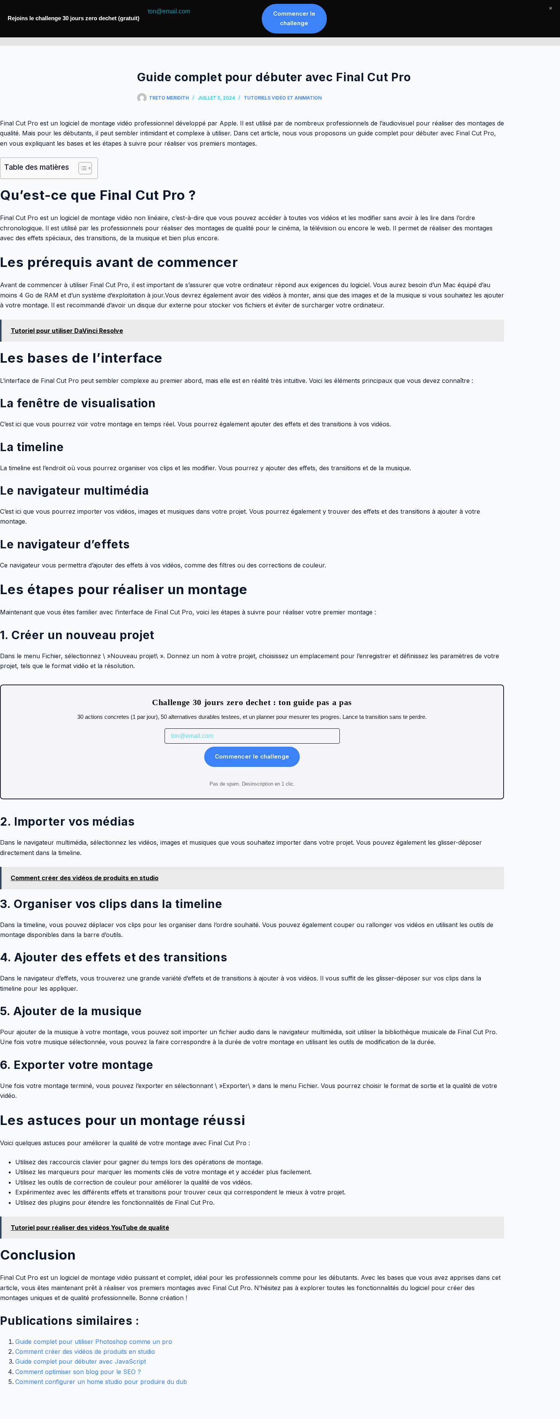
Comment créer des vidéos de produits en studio (85, 1351)
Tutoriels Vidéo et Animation (283, 98)
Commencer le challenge (252, 756)
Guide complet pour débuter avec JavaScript (80, 1361)
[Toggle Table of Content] (81, 168)
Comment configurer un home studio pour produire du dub (101, 1381)
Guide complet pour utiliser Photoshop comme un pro (93, 1341)
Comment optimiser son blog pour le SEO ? (78, 1372)
